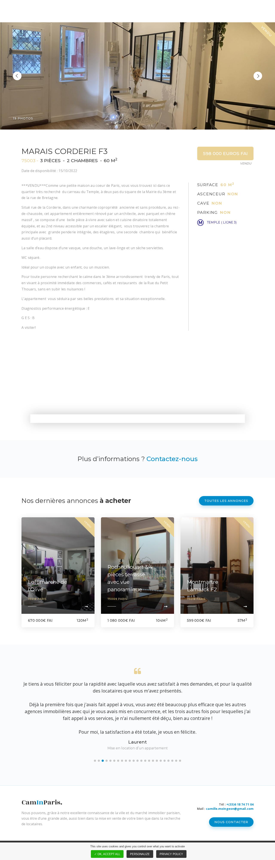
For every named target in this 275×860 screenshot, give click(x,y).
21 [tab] (172, 733)
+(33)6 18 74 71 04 (240, 777)
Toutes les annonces (226, 501)
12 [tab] (137, 733)
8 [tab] (122, 733)
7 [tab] (118, 733)
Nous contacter (231, 795)
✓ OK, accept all (107, 854)
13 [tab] (141, 733)
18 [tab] (161, 733)
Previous (17, 76)
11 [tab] (134, 733)
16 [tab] (153, 733)
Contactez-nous (172, 459)
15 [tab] (149, 733)
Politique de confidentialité (197, 823)
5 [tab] (110, 733)
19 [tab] (164, 733)
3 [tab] (103, 733)
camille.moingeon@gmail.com (230, 781)
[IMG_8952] (137, 76)
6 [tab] (114, 733)
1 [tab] (95, 733)
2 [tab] (99, 733)
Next (258, 76)
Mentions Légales (140, 823)
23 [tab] (180, 733)
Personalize (140, 854)
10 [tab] (130, 733)
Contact (244, 823)
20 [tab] (168, 733)
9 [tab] (126, 733)
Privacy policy (171, 854)
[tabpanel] (137, 696)
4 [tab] (106, 733)
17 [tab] (157, 733)
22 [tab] (176, 733)
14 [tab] (145, 733)
